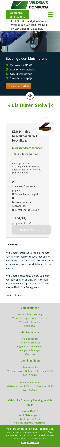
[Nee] (56, 436)
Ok (23, 443)
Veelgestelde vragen (30, 350)
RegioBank (30, 325)
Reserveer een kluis (18, 86)
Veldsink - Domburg (30, 322)
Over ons (30, 354)
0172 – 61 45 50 (32, 418)
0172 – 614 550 (17, 16)
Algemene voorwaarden (30, 346)
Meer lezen (33, 443)
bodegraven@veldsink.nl (32, 422)
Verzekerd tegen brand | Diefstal (30, 318)
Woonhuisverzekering (30, 314)
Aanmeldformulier (30, 342)
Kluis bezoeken (30, 338)
